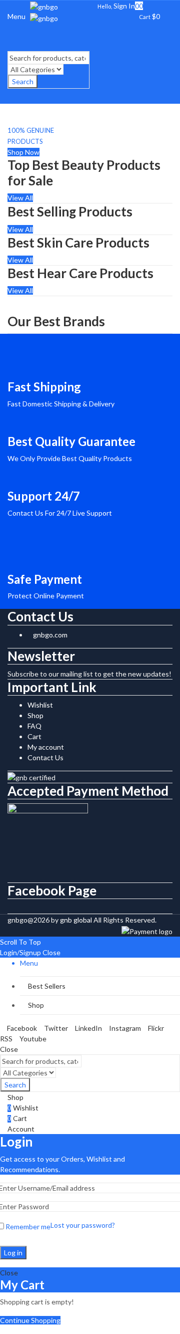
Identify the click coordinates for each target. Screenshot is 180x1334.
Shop (36, 715)
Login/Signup (20, 952)
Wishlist (40, 705)
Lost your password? (82, 1225)
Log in (13, 1252)
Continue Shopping (30, 1320)
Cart (35, 736)
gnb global (76, 920)
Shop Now (24, 152)
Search (23, 81)
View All (20, 197)
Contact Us (46, 757)
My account (46, 747)
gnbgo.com (50, 634)
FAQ (35, 726)
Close (51, 952)
